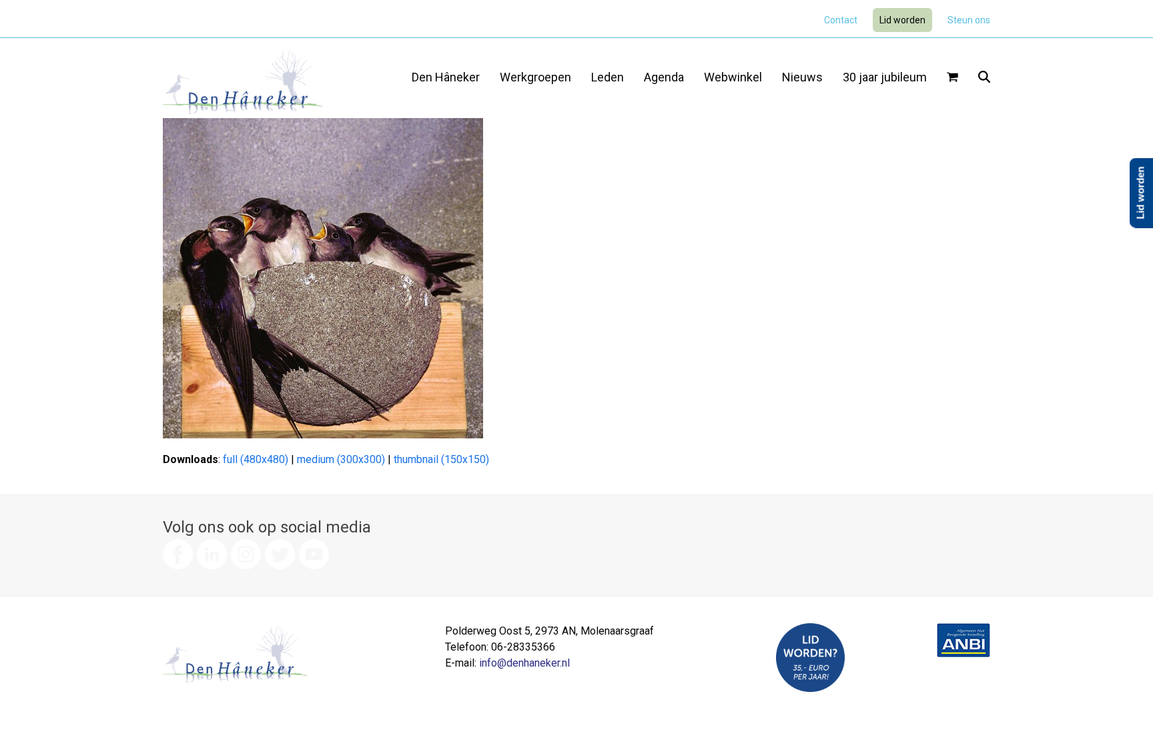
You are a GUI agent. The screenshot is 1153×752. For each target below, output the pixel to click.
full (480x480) (255, 459)
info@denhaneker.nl (524, 663)
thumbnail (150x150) (441, 459)
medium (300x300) (341, 459)
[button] (952, 78)
